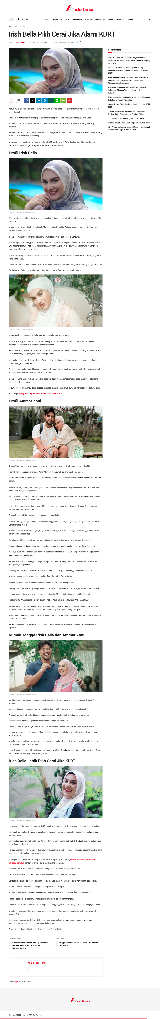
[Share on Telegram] (45, 100)
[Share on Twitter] (32, 100)
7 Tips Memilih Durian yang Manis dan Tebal (126, 118)
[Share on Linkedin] (39, 100)
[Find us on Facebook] (18, 19)
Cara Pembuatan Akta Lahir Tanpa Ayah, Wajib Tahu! (129, 123)
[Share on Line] (57, 100)
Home (11, 26)
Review (129, 19)
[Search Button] (150, 19)
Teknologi (100, 19)
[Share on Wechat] (63, 100)
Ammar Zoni (19, 929)
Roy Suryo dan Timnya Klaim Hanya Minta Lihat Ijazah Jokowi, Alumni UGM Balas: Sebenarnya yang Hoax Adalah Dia (129, 60)
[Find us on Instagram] (27, 19)
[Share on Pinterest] (69, 100)
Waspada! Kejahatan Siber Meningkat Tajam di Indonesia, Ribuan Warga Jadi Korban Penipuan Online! (127, 90)
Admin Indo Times (18, 42)
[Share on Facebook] (26, 100)
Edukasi (88, 19)
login (16, 982)
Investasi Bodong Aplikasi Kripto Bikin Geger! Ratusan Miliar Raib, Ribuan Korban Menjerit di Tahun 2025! (129, 70)
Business (57, 19)
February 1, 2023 (34, 42)
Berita (47, 19)
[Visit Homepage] (80, 8)
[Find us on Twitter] (23, 19)
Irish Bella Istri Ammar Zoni (49, 929)
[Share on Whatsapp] (51, 100)
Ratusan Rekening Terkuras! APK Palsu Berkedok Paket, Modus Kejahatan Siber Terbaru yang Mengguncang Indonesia (128, 80)
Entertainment (115, 19)
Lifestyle (77, 19)
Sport (67, 19)
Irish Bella (31, 929)
